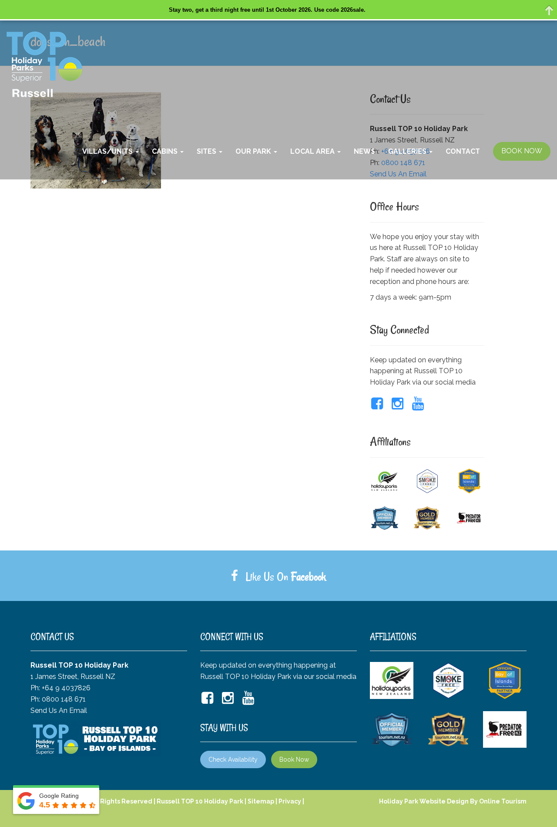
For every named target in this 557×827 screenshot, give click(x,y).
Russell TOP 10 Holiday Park (200, 801)
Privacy (289, 801)
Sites (207, 151)
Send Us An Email (58, 710)
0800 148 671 (64, 699)
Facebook (308, 576)
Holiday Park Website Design (424, 801)
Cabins (165, 151)
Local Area (313, 151)
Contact (463, 151)
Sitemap (261, 801)
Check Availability (233, 759)
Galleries (408, 151)
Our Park (254, 151)
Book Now (294, 759)
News (364, 151)
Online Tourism (503, 801)
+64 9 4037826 (66, 688)
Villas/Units (108, 151)
